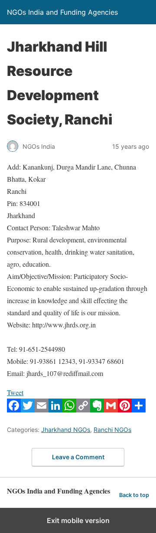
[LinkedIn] (55, 409)
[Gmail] (111, 409)
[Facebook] (14, 409)
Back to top (134, 495)
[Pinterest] (125, 409)
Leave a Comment (78, 457)
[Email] (42, 409)
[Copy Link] (83, 409)
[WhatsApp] (69, 409)
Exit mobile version (78, 520)
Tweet (15, 392)
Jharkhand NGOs (65, 429)
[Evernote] (97, 409)
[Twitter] (28, 409)
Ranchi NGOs (112, 429)
